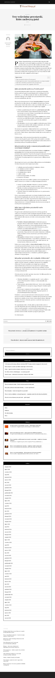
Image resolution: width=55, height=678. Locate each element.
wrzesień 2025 (8, 495)
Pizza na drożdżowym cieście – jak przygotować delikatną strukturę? (26, 432)
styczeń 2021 (8, 618)
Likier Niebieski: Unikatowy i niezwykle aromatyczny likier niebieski (12, 654)
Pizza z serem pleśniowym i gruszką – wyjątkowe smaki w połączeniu (26, 445)
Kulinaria (27, 14)
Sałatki (19, 230)
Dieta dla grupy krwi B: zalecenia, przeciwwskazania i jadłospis (10, 643)
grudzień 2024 (8, 513)
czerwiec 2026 (8, 472)
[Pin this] (51, 321)
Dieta (6, 407)
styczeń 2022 (8, 586)
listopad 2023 (8, 534)
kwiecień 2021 (8, 610)
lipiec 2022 (7, 571)
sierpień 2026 (8, 466)
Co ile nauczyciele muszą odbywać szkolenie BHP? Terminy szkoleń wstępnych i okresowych (26, 364)
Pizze (6, 415)
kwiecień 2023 (8, 547)
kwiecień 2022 (8, 579)
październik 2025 (9, 492)
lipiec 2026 (7, 469)
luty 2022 (7, 584)
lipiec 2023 (7, 539)
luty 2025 (7, 511)
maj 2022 (7, 576)
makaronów (48, 197)
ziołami (39, 228)
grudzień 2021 (8, 589)
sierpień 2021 (8, 599)
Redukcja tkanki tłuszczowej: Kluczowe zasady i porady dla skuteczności (14, 632)
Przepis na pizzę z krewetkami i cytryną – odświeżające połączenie (25, 425)
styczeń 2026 (8, 485)
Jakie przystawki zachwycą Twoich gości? (26, 79)
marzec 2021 (8, 612)
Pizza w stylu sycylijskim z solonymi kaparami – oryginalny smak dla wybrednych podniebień (26, 394)
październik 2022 (9, 563)
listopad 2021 (8, 592)
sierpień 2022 (8, 568)
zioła (47, 104)
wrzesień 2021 (8, 597)
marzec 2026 (8, 479)
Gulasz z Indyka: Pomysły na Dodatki (11, 657)
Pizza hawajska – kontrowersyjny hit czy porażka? (16, 390)
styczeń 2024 (8, 532)
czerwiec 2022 (8, 573)
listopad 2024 (8, 516)
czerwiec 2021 (8, 605)
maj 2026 (7, 474)
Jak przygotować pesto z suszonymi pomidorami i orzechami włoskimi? (32, 81)
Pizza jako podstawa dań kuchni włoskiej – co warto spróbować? (19, 387)
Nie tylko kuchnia (9, 413)
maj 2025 (7, 506)
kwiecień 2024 (8, 529)
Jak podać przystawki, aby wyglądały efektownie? (27, 84)
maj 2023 (7, 545)
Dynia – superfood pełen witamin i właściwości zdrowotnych (18, 369)
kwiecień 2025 (8, 508)
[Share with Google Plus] (49, 321)
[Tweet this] (47, 321)
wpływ (21, 94)
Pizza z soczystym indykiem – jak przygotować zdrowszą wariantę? (25, 452)
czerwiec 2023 (8, 542)
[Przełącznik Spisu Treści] (47, 77)
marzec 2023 (8, 550)
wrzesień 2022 (8, 565)
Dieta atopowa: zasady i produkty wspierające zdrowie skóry (19, 366)
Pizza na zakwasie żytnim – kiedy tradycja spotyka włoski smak (19, 384)
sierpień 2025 (8, 498)
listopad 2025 (8, 490)
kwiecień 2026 (8, 477)
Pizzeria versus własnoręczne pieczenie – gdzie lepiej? (17, 397)
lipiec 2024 (7, 524)
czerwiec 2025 (8, 503)
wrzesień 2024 (8, 519)
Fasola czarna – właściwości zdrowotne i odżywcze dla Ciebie (19, 374)
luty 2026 (7, 482)
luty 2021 (7, 615)
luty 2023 (7, 552)
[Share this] (46, 321)
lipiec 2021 (7, 602)
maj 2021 (7, 607)
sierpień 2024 (8, 521)
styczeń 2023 (8, 555)
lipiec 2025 (7, 500)
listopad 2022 (8, 560)
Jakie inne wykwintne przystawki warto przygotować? (29, 82)
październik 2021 (8, 594)
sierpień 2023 (8, 537)
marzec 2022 (8, 581)
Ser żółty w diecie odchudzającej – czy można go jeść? (17, 371)
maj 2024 (7, 526)
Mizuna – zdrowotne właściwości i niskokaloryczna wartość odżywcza (11, 647)
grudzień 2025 (8, 487)
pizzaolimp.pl (8, 43)
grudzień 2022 (8, 558)
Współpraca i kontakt (9, 2)
